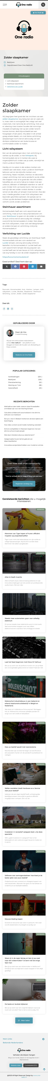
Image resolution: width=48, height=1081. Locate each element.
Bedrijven (11, 62)
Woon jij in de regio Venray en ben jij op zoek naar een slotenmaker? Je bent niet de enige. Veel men (22, 960)
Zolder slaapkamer (29, 294)
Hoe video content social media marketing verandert (22, 425)
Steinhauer (11, 216)
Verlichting (6, 294)
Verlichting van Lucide (15, 86)
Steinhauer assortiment (15, 84)
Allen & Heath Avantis (13, 577)
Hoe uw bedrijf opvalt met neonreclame (20, 747)
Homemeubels (15, 289)
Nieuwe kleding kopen (14, 919)
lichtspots (29, 155)
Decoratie (5, 289)
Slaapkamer (28, 291)
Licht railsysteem (13, 81)
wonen (13, 294)
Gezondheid (13, 388)
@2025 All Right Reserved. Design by (24, 1076)
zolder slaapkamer (10, 119)
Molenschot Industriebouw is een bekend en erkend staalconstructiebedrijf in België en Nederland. (22, 703)
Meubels (20, 291)
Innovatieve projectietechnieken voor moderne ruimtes (23, 445)
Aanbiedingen (13, 377)
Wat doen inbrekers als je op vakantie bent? (19, 435)
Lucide (5, 243)
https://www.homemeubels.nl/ (16, 257)
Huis (23, 289)
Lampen (36, 289)
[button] (5, 4)
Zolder (19, 294)
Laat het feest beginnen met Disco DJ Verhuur (23, 662)
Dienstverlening (14, 382)
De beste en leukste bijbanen (16, 1004)
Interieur (29, 289)
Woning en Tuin (14, 385)
